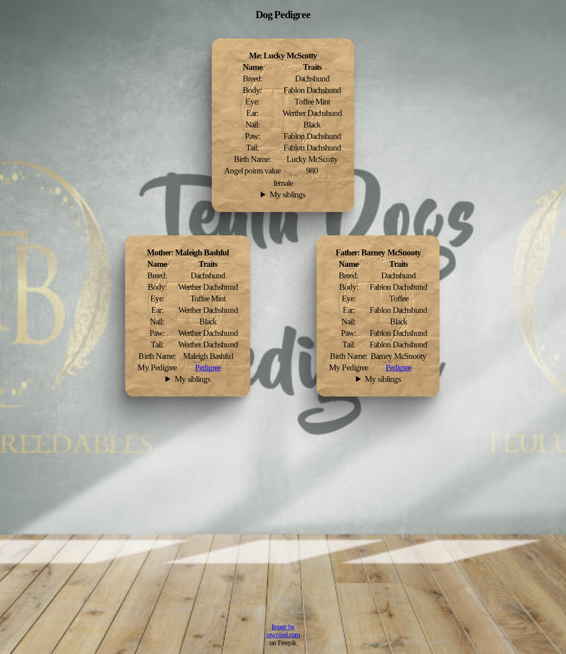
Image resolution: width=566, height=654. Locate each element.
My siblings (287, 194)
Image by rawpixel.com (283, 631)
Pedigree (398, 367)
